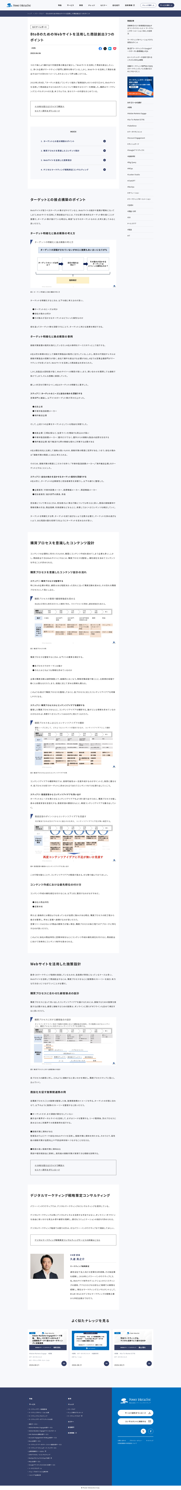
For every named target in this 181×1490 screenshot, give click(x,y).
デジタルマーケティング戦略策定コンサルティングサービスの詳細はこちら (67, 1240)
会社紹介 (116, 5)
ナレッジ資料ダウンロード (75, 1412)
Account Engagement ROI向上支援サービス (43, 1437)
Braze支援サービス (35, 1441)
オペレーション (77, 1357)
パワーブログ (71, 1409)
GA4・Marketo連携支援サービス (38, 1434)
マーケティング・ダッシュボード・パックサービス (43, 1448)
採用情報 (71, 1433)
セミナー (71, 1422)
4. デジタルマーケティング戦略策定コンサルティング (65, 169)
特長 (30, 1399)
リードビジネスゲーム (35, 1468)
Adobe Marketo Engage (38, 1353)
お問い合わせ (122, 1440)
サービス (70, 5)
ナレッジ (91, 5)
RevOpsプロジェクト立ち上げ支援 (39, 1458)
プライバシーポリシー (136, 1440)
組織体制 (95, 1353)
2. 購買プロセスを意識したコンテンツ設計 (60, 150)
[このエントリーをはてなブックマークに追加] (109, 48)
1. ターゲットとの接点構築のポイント (58, 141)
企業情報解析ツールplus (36, 1451)
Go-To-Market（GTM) (128, 1353)
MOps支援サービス (34, 1461)
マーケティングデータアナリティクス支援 (40, 1419)
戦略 (34, 48)
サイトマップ (149, 1440)
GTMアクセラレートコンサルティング (39, 1454)
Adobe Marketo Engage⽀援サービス (41, 1427)
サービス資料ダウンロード (135, 1413)
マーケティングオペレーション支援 (39, 1412)
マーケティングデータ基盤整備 (38, 1409)
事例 (69, 1399)
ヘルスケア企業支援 (35, 1475)
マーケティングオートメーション (40, 1360)
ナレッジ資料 (147, 5)
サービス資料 (165, 5)
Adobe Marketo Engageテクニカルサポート (42, 1431)
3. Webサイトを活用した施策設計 (56, 160)
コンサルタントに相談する (135, 1421)
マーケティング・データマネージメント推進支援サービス (45, 1444)
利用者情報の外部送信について (127, 1443)
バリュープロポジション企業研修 (38, 1471)
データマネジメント (36, 1357)
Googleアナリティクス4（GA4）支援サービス (42, 1465)
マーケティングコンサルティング (38, 1416)
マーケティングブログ (73, 1416)
